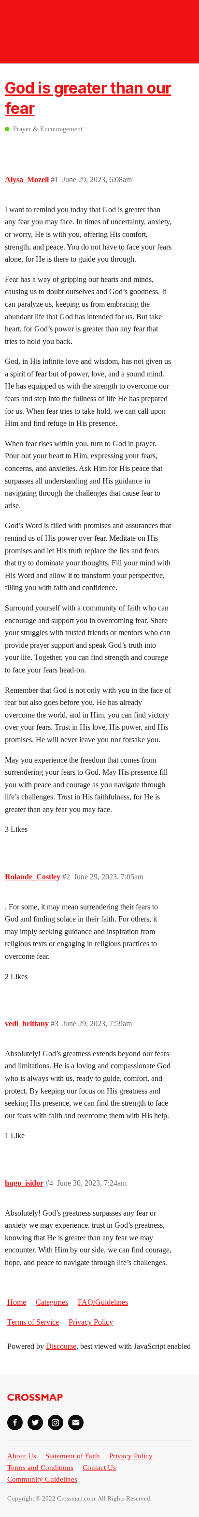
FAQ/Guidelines (103, 1302)
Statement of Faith (72, 1456)
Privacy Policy (91, 1322)
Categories (52, 1302)
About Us (21, 1456)
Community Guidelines (42, 1479)
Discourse (61, 1346)
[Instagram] (55, 1422)
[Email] (76, 1422)
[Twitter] (35, 1422)
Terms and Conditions (40, 1467)
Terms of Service (33, 1322)
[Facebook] (15, 1422)
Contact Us (99, 1467)
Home (16, 1302)
